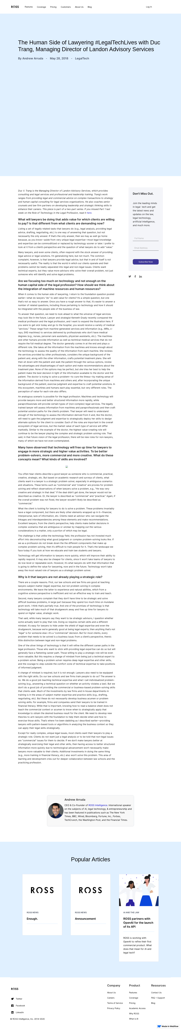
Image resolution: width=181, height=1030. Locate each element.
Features (29, 7)
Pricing (53, 7)
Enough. (32, 918)
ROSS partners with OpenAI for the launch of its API (138, 922)
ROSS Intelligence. (98, 805)
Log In (149, 7)
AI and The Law (131, 912)
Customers (66, 7)
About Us (79, 7)
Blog (90, 7)
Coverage (41, 7)
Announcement (85, 918)
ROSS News (32, 912)
